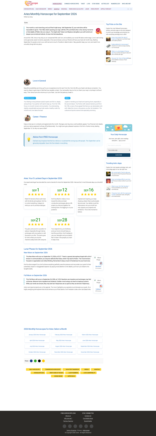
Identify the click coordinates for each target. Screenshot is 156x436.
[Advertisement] (63, 60)
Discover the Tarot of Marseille (121, 59)
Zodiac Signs (58, 376)
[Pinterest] (81, 426)
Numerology (115, 4)
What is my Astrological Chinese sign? (121, 52)
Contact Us (88, 416)
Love (88, 4)
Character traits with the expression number (121, 194)
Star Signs (95, 4)
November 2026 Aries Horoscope (63, 352)
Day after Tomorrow (72, 369)
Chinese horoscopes (71, 4)
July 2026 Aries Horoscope (37, 346)
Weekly (50, 9)
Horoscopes (57, 4)
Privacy (79, 430)
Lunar (87, 9)
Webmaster (86, 430)
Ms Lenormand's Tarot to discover (121, 173)
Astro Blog (71, 376)
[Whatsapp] (35, 361)
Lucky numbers (73, 373)
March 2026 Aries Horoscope (90, 335)
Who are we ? (68, 418)
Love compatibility (89, 373)
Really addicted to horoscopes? (120, 45)
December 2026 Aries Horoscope (90, 352)
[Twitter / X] (39, 361)
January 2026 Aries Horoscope (37, 335)
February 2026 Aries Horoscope (63, 335)
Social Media (88, 421)
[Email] (43, 361)
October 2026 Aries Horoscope (37, 352)
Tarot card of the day (56, 373)
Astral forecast (106, 9)
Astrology (105, 4)
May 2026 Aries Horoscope (63, 340)
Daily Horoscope (41, 9)
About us (68, 416)
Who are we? (126, 4)
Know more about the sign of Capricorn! (120, 38)
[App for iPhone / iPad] (86, 426)
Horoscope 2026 (29, 9)
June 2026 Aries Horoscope (90, 340)
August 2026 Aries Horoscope (63, 346)
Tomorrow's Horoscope (52, 369)
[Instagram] (75, 426)
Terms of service (68, 421)
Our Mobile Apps (88, 418)
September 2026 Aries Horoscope (90, 346)
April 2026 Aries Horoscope (37, 340)
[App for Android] (91, 426)
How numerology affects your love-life (121, 180)
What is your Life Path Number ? (120, 187)
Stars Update (95, 9)
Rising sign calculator (76, 9)
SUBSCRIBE (118, 155)
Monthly (56, 9)
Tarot (83, 4)
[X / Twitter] (70, 426)
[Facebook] (31, 361)
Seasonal (64, 9)
